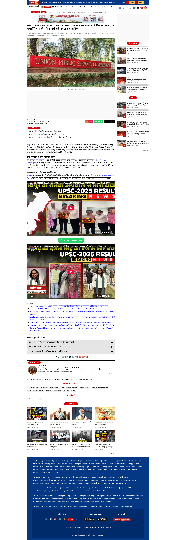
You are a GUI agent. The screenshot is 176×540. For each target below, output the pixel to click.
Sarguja (93, 483)
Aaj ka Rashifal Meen (65, 488)
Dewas (47, 464)
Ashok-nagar (65, 461)
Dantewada (107, 477)
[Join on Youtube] (86, 357)
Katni (35, 464)
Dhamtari (94, 477)
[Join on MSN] (80, 357)
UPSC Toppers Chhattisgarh (53, 390)
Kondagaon (56, 477)
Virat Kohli (44, 506)
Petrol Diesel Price (89, 7)
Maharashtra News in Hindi (134, 496)
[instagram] (145, 8)
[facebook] (46, 519)
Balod (41, 483)
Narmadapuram (120, 464)
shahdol (42, 472)
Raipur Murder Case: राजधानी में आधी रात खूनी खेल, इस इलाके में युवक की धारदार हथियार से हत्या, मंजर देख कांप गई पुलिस (138, 79)
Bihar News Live (76, 501)
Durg (100, 477)
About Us (108, 527)
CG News (73, 496)
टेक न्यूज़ (64, 2)
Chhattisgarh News (63, 496)
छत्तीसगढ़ (112, 147)
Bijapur (134, 480)
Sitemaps (70, 519)
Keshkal (64, 477)
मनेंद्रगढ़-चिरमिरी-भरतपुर (33, 399)
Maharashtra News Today (41, 498)
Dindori (64, 464)
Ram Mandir (98, 7)
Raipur (43, 12)
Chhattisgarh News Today (86, 496)
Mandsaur (49, 466)
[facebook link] (134, 8)
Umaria (40, 464)
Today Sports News (96, 506)
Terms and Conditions (89, 527)
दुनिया (45, 2)
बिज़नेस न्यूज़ (70, 2)
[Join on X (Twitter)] (70, 357)
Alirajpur (73, 461)
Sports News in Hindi (65, 506)
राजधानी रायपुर (38, 160)
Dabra (71, 464)
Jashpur (126, 477)
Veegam (100, 535)
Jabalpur (91, 464)
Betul (73, 466)
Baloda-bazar (55, 483)
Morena (42, 466)
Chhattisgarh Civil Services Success (38, 387)
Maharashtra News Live (58, 498)
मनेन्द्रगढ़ (29, 175)
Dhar (137, 464)
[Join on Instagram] (76, 357)
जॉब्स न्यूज (106, 2)
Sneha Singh (31, 120)
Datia (58, 464)
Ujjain (43, 461)
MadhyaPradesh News (74, 498)
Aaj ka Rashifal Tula (69, 491)
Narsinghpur (130, 464)
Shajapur (49, 469)
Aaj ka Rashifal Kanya (54, 491)
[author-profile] (32, 370)
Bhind (68, 466)
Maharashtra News (118, 496)
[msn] (76, 519)
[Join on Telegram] (73, 357)
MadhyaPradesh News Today (112, 498)
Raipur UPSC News (84, 387)
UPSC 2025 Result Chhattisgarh (100, 387)
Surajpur (80, 483)
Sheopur (139, 466)
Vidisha (56, 469)
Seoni (115, 466)
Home (28, 12)
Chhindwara (88, 461)
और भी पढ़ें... (111, 374)
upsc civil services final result (36, 390)
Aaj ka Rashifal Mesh (79, 488)
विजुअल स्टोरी (112, 2)
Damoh (53, 464)
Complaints (77, 527)
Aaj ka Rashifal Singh (39, 491)
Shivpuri (35, 469)
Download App (128, 8)
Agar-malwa (56, 461)
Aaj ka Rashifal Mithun (112, 488)
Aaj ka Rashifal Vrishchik (84, 491)
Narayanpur (72, 483)
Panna (104, 464)
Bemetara (127, 480)
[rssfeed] (65, 519)
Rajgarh (73, 469)
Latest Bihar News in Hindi (91, 501)
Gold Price (80, 7)
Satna (133, 466)
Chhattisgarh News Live (103, 496)
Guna (110, 461)
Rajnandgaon (119, 483)
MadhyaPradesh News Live (130, 498)
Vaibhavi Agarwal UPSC (69, 390)
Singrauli (121, 466)
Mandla (56, 466)
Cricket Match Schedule (111, 506)
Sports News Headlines (81, 506)
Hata (94, 469)
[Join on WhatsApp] (63, 357)
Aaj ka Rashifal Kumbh (50, 488)
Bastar (47, 483)
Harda (104, 466)
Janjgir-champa (117, 477)
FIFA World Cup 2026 (57, 7)
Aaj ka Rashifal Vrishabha (95, 488)
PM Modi (74, 7)
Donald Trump (67, 7)
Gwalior (105, 461)
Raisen (67, 469)
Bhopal (62, 466)
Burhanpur (79, 466)
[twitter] (50, 519)
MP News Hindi (38, 501)
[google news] (120, 8)
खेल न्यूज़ (85, 2)
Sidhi (105, 469)
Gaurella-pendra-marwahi (41, 480)
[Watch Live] (122, 521)
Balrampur (64, 483)
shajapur (55, 472)
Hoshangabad (96, 466)
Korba (49, 477)
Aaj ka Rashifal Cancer (127, 488)
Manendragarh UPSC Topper (69, 387)
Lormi (99, 483)
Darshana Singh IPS (54, 387)
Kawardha (78, 477)
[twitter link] (138, 8)
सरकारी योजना (99, 2)
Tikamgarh (77, 464)
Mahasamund (95, 480)
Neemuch (111, 464)
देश (42, 2)
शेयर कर (100, 121)
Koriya (87, 480)
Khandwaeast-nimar (135, 461)
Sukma (87, 483)
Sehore (110, 466)
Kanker (70, 477)
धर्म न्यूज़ (60, 2)
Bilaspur (35, 483)
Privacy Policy (69, 527)
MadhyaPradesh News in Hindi (92, 498)
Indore (48, 461)
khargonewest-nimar (120, 461)
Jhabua (85, 464)
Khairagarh (79, 480)
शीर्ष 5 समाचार (133, 43)
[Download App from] (89, 520)
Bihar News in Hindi (50, 501)
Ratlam (35, 466)
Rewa (61, 469)
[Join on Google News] (83, 357)
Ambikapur (86, 477)
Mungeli (127, 483)
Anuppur (80, 461)
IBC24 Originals (52, 2)
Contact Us (101, 527)
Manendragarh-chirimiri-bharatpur (111, 480)
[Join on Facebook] (66, 357)
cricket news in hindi (126, 506)
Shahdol (42, 469)
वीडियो (133, 97)
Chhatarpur (97, 461)
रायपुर (42, 399)
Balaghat (87, 466)
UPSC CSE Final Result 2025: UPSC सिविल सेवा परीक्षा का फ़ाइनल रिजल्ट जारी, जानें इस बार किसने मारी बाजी (63, 308)
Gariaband (71, 480)
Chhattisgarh (35, 12)
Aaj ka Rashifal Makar (99, 491)
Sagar (128, 466)
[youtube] (141, 8)
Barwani (97, 464)
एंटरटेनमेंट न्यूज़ (91, 2)
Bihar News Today (63, 501)
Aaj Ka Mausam (106, 7)
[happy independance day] (71, 22)
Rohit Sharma (53, 506)
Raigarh (111, 483)
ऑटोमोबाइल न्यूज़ (78, 2)
